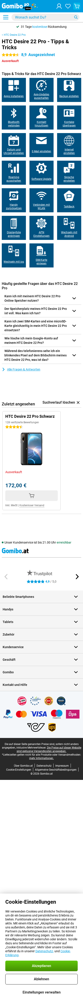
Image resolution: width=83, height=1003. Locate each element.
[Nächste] (76, 576)
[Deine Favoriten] (68, 6)
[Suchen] (75, 17)
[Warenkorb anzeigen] (76, 6)
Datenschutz (44, 765)
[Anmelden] (59, 6)
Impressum (62, 765)
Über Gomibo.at (23, 765)
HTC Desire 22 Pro (15, 34)
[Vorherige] (6, 576)
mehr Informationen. (41, 758)
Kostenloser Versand (31, 505)
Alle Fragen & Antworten (23, 369)
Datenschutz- (44, 951)
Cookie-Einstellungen (18, 769)
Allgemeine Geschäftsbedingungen (56, 769)
